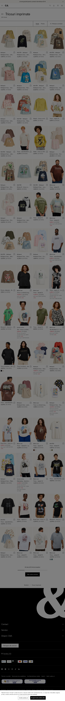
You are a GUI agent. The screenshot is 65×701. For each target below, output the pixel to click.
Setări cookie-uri (23, 697)
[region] (32, 695)
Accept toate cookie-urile (38, 697)
